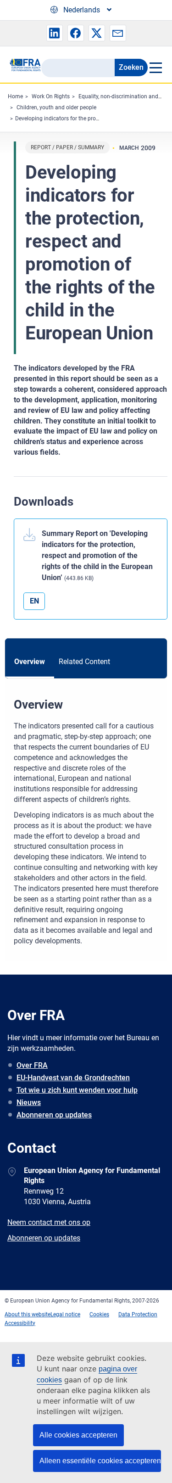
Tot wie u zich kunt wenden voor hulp (77, 1090)
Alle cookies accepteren (78, 1435)
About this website (27, 1314)
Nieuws (29, 1102)
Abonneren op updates (54, 1115)
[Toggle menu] (155, 67)
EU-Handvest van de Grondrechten (73, 1077)
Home (15, 96)
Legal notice (65, 1314)
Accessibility (20, 1323)
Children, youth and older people (56, 107)
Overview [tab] (29, 661)
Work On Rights (51, 96)
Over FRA (32, 1065)
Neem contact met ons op (48, 1222)
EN (34, 601)
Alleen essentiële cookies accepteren (100, 1461)
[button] (54, 33)
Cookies (99, 1314)
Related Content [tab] (84, 661)
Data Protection (137, 1314)
